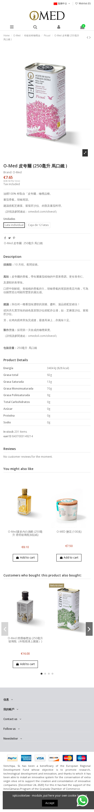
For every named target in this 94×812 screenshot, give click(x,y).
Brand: (7, 172)
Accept (49, 803)
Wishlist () (84, 3)
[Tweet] (9, 238)
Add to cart (27, 557)
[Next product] (90, 37)
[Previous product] (88, 37)
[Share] (5, 238)
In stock (8, 432)
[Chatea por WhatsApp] (82, 800)
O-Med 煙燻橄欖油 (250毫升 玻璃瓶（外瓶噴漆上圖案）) (25, 639)
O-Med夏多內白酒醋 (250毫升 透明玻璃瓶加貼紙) (25, 533)
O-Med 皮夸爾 (13, 243)
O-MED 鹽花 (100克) (69, 532)
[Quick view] (28, 526)
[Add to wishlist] (22, 526)
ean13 (7, 436)
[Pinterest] (14, 238)
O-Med (17, 172)
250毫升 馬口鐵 (33, 243)
